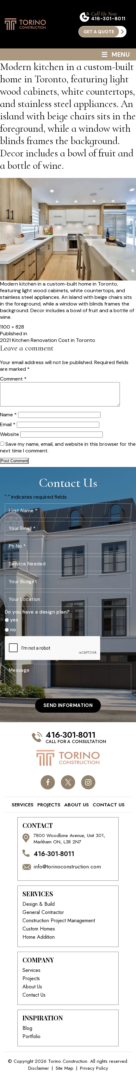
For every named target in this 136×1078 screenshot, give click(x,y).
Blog (27, 1028)
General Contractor (43, 912)
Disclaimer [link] (38, 1068)
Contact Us (109, 805)
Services (23, 805)
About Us (76, 805)
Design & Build (38, 904)
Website (9, 434)
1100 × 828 (12, 327)
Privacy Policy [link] (94, 1068)
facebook (48, 782)
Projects (48, 805)
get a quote (98, 32)
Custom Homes (38, 928)
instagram (88, 782)
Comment (13, 378)
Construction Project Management (58, 920)
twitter (68, 782)
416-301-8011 (108, 18)
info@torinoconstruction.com (67, 866)
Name (8, 414)
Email (7, 424)
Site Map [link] (64, 1068)
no (13, 629)
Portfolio (31, 1036)
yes (14, 620)
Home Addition (38, 937)
